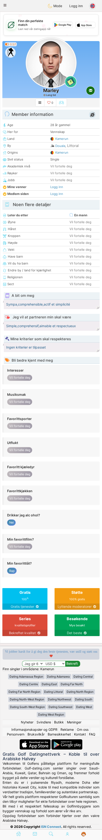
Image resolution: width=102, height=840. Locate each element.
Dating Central (83, 676)
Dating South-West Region (27, 707)
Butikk (59, 722)
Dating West (84, 707)
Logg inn (76, 6)
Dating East (49, 684)
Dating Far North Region (24, 692)
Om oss (82, 729)
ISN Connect (51, 827)
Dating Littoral (53, 692)
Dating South (83, 699)
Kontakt (80, 734)
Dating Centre (28, 684)
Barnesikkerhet (59, 734)
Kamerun (61, 139)
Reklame (67, 729)
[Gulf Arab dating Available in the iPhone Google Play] (66, 742)
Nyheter (27, 722)
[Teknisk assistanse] (84, 834)
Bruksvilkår (36, 734)
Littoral (73, 145)
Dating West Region (51, 714)
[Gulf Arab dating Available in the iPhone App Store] (35, 742)
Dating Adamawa (58, 676)
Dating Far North (72, 684)
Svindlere (44, 722)
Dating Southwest (60, 707)
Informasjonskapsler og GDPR (34, 729)
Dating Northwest (59, 699)
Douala (60, 146)
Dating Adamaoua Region (26, 676)
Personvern (15, 734)
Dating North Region (80, 692)
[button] (5, 5)
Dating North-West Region (27, 699)
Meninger (74, 722)
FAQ (92, 734)
